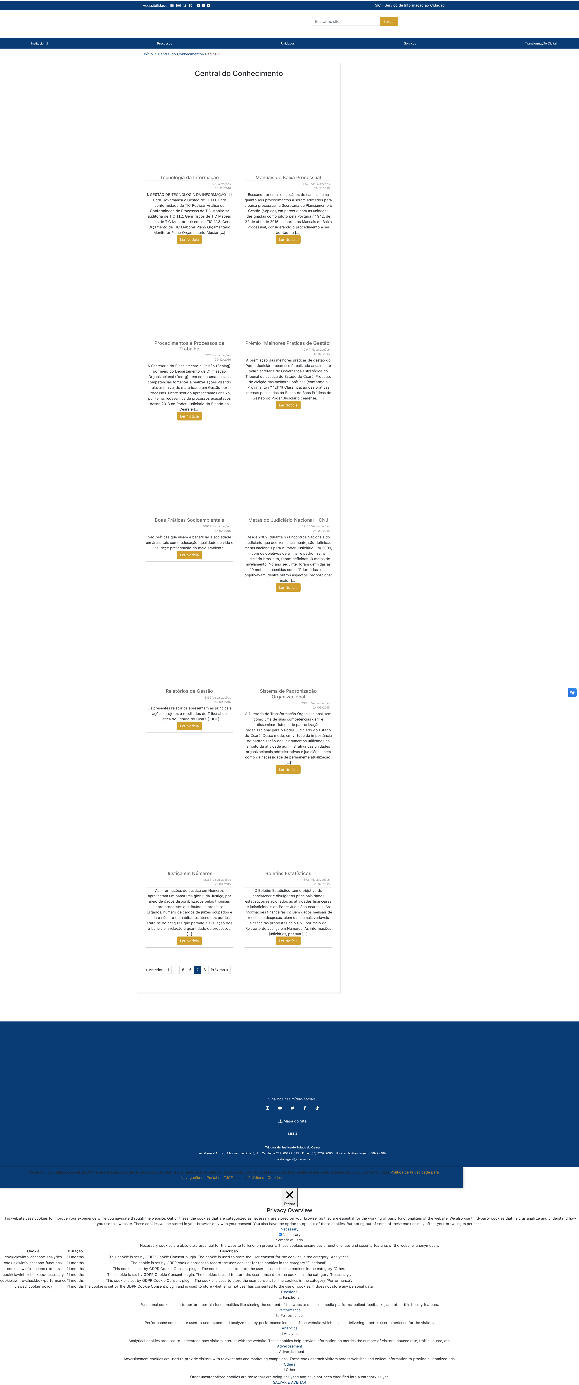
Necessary (292, 1234)
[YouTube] (280, 1108)
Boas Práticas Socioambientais (189, 520)
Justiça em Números (189, 873)
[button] (172, 5)
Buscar (389, 21)
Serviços (410, 43)
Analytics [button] (289, 1328)
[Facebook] (305, 1108)
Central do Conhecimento (180, 54)
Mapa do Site (294, 1121)
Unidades (288, 43)
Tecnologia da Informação (189, 177)
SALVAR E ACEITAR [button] (289, 1382)
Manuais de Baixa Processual (288, 177)
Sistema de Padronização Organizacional (288, 694)
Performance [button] (289, 1310)
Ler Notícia (189, 239)
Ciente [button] (229, 1183)
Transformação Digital (541, 43)
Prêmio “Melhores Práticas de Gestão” (288, 343)
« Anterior (154, 969)
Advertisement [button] (289, 1346)
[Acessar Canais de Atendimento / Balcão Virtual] (566, 1368)
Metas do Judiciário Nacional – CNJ (288, 520)
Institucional (39, 43)
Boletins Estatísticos (288, 873)
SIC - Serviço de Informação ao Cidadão (379, 5)
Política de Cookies (265, 1177)
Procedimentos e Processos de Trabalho (189, 346)
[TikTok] (317, 1108)
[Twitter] (293, 1108)
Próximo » (219, 969)
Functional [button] (289, 1292)
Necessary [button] (290, 1229)
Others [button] (289, 1364)
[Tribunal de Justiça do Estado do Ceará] (171, 21)
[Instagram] (268, 1108)
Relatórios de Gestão (189, 691)
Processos (164, 43)
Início (148, 54)
